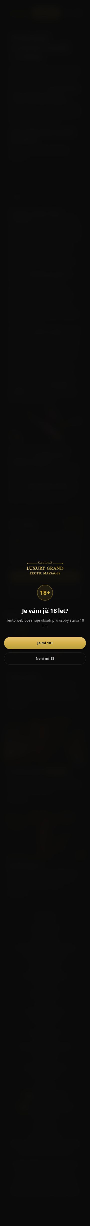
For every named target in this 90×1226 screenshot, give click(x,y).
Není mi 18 (45, 658)
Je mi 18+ (45, 643)
